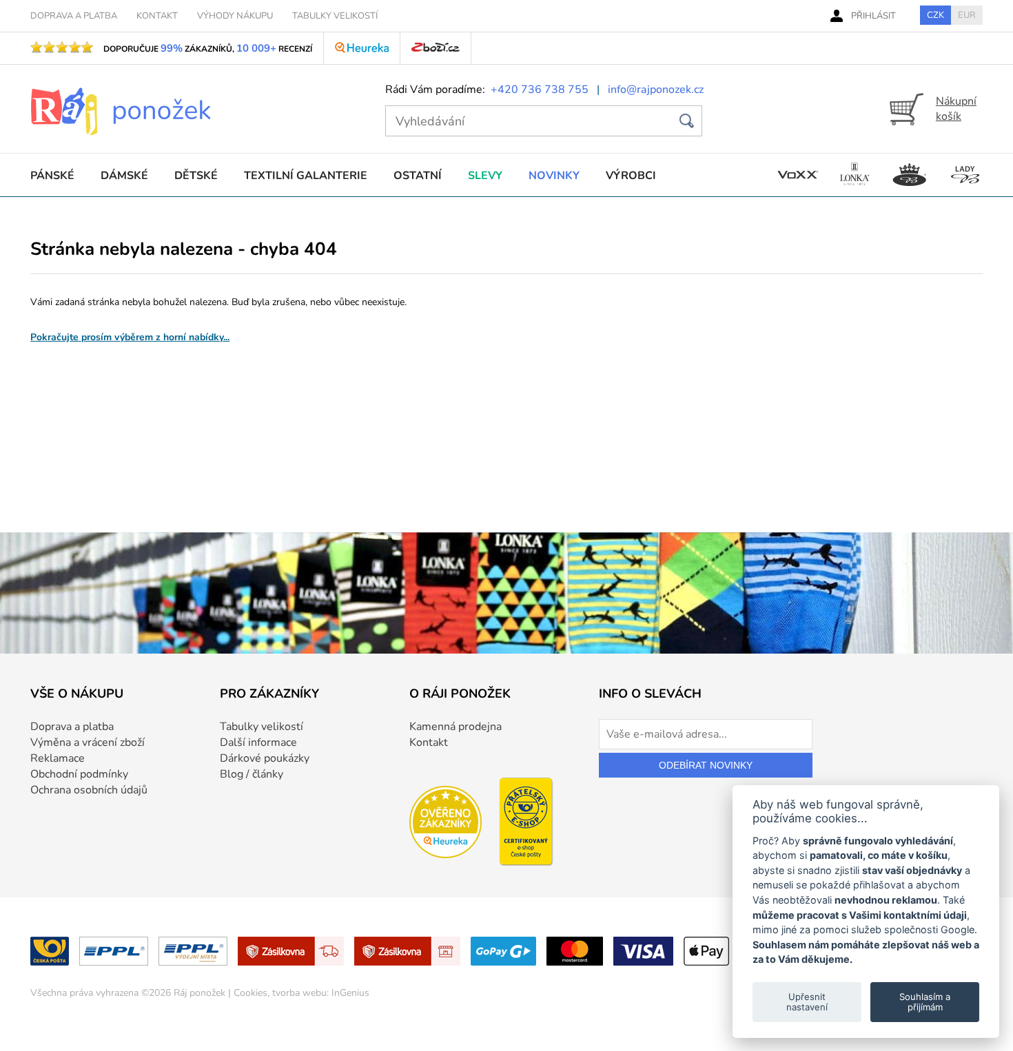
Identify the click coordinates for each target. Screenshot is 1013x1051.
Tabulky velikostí (261, 726)
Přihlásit (873, 16)
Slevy (485, 175)
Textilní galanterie (305, 175)
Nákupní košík (956, 109)
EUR (967, 15)
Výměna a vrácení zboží (87, 742)
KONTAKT (157, 16)
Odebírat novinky (706, 765)
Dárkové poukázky (264, 758)
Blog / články (251, 774)
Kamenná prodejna (455, 726)
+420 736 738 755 (540, 89)
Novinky (554, 175)
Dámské (124, 175)
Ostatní (417, 175)
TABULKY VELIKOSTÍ (335, 16)
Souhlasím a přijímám (924, 1001)
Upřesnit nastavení (807, 1001)
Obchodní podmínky (79, 774)
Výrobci (631, 175)
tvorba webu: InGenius (320, 992)
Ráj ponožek (199, 992)
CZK (935, 15)
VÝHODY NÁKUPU (235, 16)
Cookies (250, 992)
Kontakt (428, 742)
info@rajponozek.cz (656, 89)
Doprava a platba (72, 726)
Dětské (196, 175)
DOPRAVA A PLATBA (73, 16)
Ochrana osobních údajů (88, 790)
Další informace (258, 742)
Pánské (52, 175)
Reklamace (57, 758)
